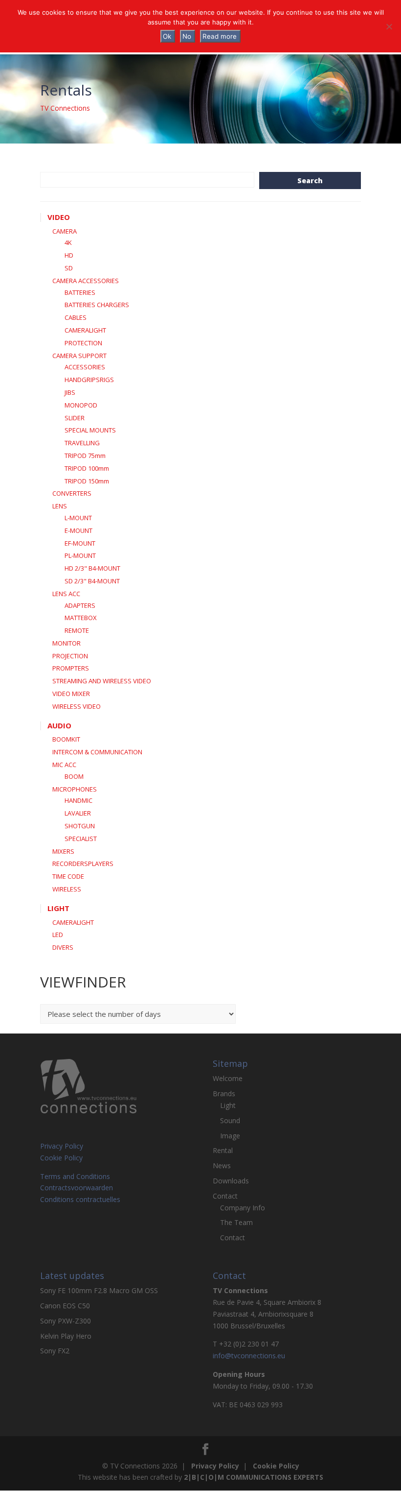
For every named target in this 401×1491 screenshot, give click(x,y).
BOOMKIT (66, 739)
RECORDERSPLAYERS (82, 863)
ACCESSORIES (85, 366)
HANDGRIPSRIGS (89, 379)
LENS (59, 506)
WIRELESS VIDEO (76, 706)
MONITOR (66, 643)
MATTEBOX (81, 617)
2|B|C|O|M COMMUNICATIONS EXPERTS (253, 1477)
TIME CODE (68, 876)
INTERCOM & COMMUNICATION (97, 751)
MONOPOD (81, 405)
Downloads (231, 1180)
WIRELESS (66, 889)
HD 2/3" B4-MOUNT (92, 568)
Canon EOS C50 (65, 1305)
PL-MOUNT (80, 555)
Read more (219, 36)
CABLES (76, 317)
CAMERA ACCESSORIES (85, 280)
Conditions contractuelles (80, 1199)
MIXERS (63, 851)
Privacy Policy (61, 1146)
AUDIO (59, 725)
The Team (236, 1222)
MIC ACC (64, 764)
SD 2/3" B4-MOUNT (92, 581)
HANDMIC (78, 800)
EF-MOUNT (80, 543)
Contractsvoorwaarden (76, 1187)
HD (69, 255)
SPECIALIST (81, 838)
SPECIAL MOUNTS (90, 430)
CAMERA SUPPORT (79, 355)
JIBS (70, 392)
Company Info (242, 1207)
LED (57, 934)
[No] (389, 26)
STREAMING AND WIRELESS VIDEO (101, 680)
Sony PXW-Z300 (65, 1320)
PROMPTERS (70, 668)
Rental (223, 1150)
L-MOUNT (78, 517)
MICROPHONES (74, 789)
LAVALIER (78, 813)
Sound (230, 1120)
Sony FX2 (54, 1350)
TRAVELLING (82, 442)
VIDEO (58, 217)
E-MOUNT (78, 530)
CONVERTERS (71, 493)
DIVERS (62, 947)
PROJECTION (70, 655)
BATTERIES (80, 292)
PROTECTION (83, 342)
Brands (224, 1093)
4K (68, 242)
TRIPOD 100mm (87, 468)
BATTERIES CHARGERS (97, 304)
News (222, 1165)
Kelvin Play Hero (65, 1336)
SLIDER (75, 417)
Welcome (228, 1078)
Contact (225, 1196)
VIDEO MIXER (71, 693)
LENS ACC (66, 593)
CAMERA (64, 231)
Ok (167, 36)
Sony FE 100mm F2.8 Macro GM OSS (99, 1290)
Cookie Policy (61, 1157)
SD (69, 268)
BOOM (74, 776)
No (186, 36)
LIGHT (58, 908)
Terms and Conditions (75, 1176)
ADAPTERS (80, 605)
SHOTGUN (80, 825)
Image (230, 1135)
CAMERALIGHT (85, 330)
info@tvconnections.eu (249, 1355)
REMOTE (77, 630)
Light (228, 1105)
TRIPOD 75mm (85, 455)
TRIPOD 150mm (87, 481)
